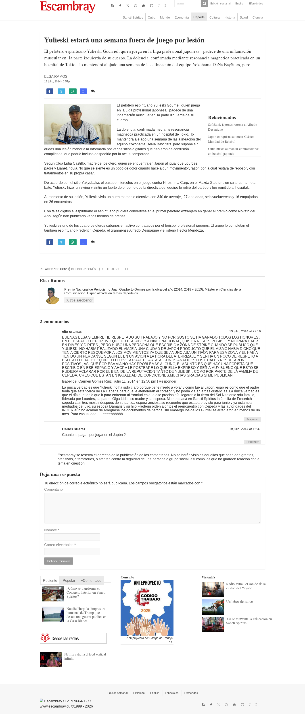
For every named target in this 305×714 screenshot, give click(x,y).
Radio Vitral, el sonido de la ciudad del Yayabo (246, 585)
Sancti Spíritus (133, 17)
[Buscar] (204, 3)
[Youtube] (143, 5)
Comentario (53, 489)
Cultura (214, 17)
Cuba (151, 17)
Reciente (50, 580)
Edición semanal (220, 3)
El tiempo (139, 693)
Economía (182, 17)
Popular (69, 580)
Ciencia (258, 17)
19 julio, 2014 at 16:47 (245, 429)
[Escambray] (68, 6)
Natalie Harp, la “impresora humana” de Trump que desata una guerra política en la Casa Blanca (87, 614)
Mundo (165, 17)
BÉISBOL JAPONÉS (83, 269)
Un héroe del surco (239, 601)
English (239, 3)
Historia (229, 17)
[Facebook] (120, 5)
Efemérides (256, 3)
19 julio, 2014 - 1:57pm (58, 81)
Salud (244, 17)
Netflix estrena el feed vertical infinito (85, 656)
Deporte (199, 17)
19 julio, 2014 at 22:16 (245, 331)
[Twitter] (127, 5)
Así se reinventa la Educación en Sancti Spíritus (249, 620)
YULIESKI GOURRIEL (115, 269)
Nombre (51, 530)
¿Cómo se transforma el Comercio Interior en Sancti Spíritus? (86, 592)
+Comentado (91, 580)
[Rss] (112, 5)
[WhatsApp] (135, 5)
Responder (253, 419)
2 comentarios (108, 91)
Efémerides (191, 693)
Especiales (171, 693)
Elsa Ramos (55, 76)
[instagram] (151, 5)
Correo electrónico (60, 545)
